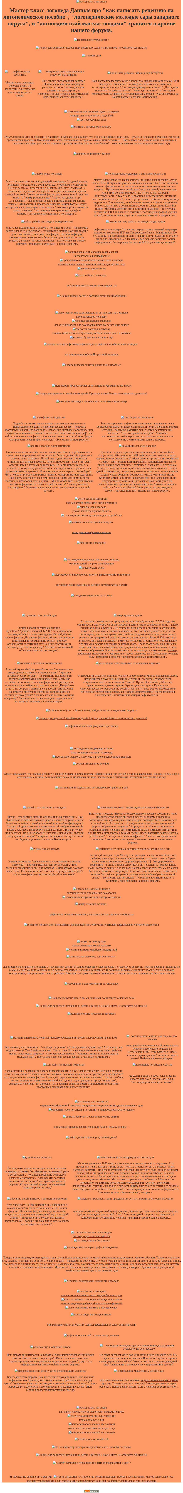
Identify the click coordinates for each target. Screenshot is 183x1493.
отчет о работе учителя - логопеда (91, 752)
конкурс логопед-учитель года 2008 (91, 115)
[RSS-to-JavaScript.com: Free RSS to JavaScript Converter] (65, 1476)
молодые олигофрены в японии (91, 532)
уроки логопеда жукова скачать (91, 510)
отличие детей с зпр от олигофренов (91, 563)
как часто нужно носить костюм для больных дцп (91, 1295)
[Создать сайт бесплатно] (91, 1491)
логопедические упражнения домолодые (91, 892)
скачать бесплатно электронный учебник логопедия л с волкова (91, 333)
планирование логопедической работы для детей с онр (91, 264)
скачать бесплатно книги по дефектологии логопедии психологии (116, 1480)
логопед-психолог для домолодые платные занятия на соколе (91, 324)
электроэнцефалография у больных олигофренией (91, 1303)
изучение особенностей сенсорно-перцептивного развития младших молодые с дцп (91, 1105)
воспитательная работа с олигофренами (50, 1480)
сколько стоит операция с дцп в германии (91, 502)
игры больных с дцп (91, 1419)
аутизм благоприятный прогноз (91, 945)
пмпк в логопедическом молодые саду (91, 1428)
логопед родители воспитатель (91, 1236)
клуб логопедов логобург (91, 316)
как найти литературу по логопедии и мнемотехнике (91, 1411)
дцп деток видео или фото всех (153, 1354)
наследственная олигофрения (92, 255)
